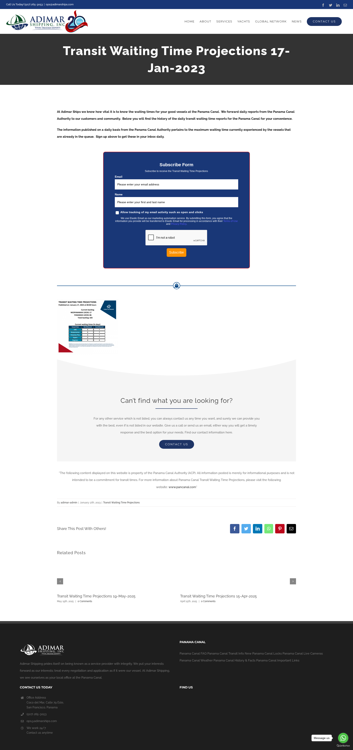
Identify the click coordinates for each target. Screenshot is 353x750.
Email (118, 176)
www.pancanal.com (182, 487)
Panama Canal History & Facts (234, 660)
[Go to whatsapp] (343, 738)
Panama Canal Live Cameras (303, 653)
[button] (60, 581)
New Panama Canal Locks (263, 653)
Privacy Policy (178, 224)
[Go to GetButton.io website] (343, 745)
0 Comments (85, 601)
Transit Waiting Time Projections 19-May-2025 (96, 596)
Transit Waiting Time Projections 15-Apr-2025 (218, 596)
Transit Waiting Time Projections (121, 502)
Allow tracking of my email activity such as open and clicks (161, 212)
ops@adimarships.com (60, 4)
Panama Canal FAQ (193, 653)
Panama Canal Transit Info (225, 653)
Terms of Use (230, 221)
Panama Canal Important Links (277, 660)
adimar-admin (69, 502)
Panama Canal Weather (196, 660)
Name (119, 194)
